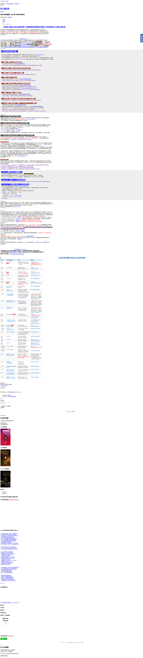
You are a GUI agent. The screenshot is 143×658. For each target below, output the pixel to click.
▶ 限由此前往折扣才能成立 (36, 282)
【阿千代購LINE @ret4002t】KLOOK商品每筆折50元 (10, 544)
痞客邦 (11, 392)
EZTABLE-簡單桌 (9, 349)
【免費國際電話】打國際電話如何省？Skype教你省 (9, 543)
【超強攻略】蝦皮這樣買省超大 (6, 575)
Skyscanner (8, 278)
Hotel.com (8, 281)
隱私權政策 (78, 642)
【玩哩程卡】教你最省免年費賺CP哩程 (7, 577)
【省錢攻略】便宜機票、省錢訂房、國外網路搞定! (9, 533)
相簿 (3, 19)
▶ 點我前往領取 (34, 262)
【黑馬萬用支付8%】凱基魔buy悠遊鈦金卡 (8, 553)
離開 (6, 655)
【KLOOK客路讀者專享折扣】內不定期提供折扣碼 (9, 568)
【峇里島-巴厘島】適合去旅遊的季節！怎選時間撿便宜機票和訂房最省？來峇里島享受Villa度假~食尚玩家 (34, 27)
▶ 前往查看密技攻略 (35, 275)
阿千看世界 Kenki (3, 385)
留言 (14, 392)
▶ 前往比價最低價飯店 (35, 286)
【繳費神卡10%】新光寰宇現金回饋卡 (7, 552)
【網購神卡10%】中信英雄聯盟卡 (6, 563)
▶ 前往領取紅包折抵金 (35, 350)
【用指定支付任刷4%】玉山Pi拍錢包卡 (7, 562)
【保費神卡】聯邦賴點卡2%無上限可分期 (7, 558)
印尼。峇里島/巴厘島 (11, 396)
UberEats (8, 339)
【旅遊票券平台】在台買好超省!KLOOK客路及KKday (9, 535)
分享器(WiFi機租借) (10, 329)
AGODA (8, 275)
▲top (1, 398)
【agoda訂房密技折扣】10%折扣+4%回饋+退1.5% (9, 534)
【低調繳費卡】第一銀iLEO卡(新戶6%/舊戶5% (8, 560)
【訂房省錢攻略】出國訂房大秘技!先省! (7, 536)
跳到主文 (2, 11)
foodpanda (8, 336)
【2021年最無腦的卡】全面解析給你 (7, 551)
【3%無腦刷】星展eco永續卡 (5, 559)
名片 (3, 22)
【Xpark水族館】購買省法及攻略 (6, 571)
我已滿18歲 (3, 655)
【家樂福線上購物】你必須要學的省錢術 (7, 579)
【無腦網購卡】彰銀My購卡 (5, 564)
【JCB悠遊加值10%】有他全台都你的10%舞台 (8, 580)
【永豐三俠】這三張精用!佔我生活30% (7, 578)
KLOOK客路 (8, 262)
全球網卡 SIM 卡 (9, 326)
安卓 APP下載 (34, 317)
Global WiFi (8, 325)
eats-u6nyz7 (33, 322)
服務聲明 (82, 642)
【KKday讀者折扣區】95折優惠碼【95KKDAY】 (9, 569)
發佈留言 (2, 407)
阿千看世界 (4, 9)
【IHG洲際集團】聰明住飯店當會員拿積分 (8, 537)
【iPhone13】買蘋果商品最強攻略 (6, 572)
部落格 (4, 20)
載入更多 (2, 400)
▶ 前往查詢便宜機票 (35, 278)
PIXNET (63, 642)
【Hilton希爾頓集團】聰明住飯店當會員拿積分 (9, 539)
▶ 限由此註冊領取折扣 (35, 289)
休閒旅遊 (9, 17)
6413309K (36, 343)
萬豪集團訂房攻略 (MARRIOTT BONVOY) (11, 301)
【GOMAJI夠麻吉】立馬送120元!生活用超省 (8, 546)
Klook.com (2, 583)
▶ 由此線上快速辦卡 (35, 355)
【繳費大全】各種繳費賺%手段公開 (6, 576)
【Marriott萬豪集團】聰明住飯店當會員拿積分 (9, 538)
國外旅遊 (9, 395)
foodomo (8, 342)
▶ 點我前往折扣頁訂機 (35, 328)
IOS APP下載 (34, 316)
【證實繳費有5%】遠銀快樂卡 (6, 561)
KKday (7, 271)
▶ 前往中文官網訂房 (35, 298)
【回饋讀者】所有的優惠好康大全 (6, 570)
